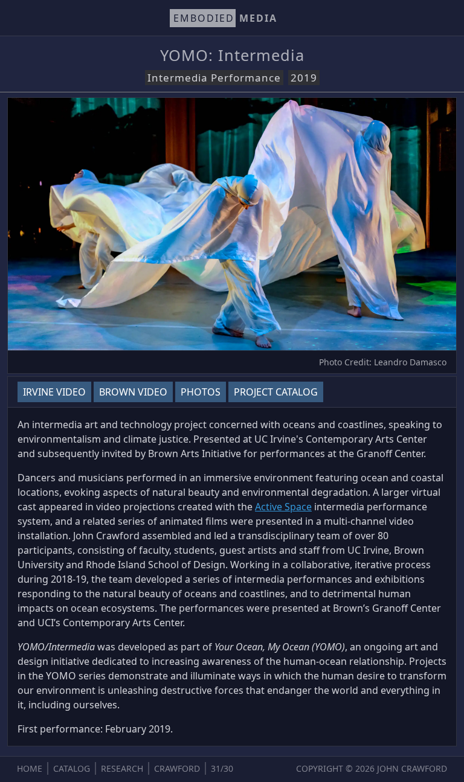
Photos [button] (201, 392)
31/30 (222, 768)
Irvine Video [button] (54, 392)
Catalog (71, 768)
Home (29, 768)
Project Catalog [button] (276, 392)
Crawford (177, 768)
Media (225, 18)
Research (122, 768)
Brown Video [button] (133, 392)
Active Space (283, 506)
